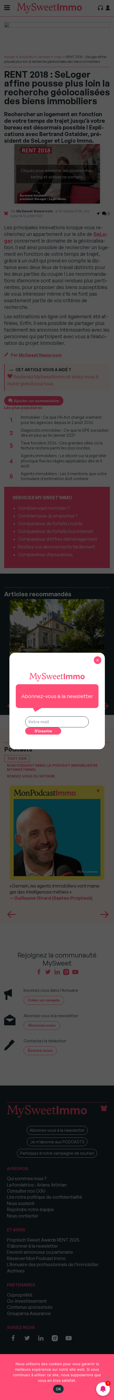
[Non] (107, 1377)
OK (58, 1389)
